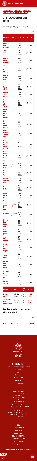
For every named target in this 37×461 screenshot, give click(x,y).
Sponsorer (18, 375)
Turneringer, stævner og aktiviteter (18, 367)
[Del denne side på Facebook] (2, 454)
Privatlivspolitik (18, 378)
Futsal (18, 444)
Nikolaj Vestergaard (6, 180)
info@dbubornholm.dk (18, 401)
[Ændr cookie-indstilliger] (3, 458)
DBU (18, 425)
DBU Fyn (18, 430)
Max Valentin (5, 173)
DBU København (18, 436)
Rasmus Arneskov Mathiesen (6, 205)
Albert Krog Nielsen (6, 60)
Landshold (26, 10)
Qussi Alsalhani (5, 195)
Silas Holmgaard (5, 232)
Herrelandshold (8, 12)
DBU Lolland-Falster (18, 439)
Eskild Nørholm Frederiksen (5, 114)
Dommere (18, 369)
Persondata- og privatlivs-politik (18, 449)
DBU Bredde (18, 383)
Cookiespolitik (18, 380)
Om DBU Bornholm (18, 364)
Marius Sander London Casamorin (6, 156)
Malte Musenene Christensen (6, 144)
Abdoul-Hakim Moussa (6, 45)
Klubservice (18, 372)
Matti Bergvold (5, 165)
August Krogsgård (6, 87)
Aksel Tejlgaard (5, 53)
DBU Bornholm (8, 10)
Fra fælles (18, 10)
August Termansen (6, 94)
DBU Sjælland (18, 441)
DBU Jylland (18, 433)
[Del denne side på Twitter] (5, 454)
